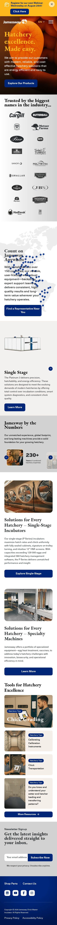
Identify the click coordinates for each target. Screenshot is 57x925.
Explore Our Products (21, 83)
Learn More (15, 407)
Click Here (19, 11)
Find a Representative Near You (23, 310)
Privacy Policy (11, 918)
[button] (51, 369)
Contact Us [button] (29, 883)
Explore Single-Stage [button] (28, 573)
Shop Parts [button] (11, 883)
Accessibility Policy (33, 918)
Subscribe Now (40, 857)
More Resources (27, 814)
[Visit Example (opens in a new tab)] (7, 893)
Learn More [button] (28, 671)
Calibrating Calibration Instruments (34, 743)
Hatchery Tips (15, 711)
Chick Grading (25, 719)
